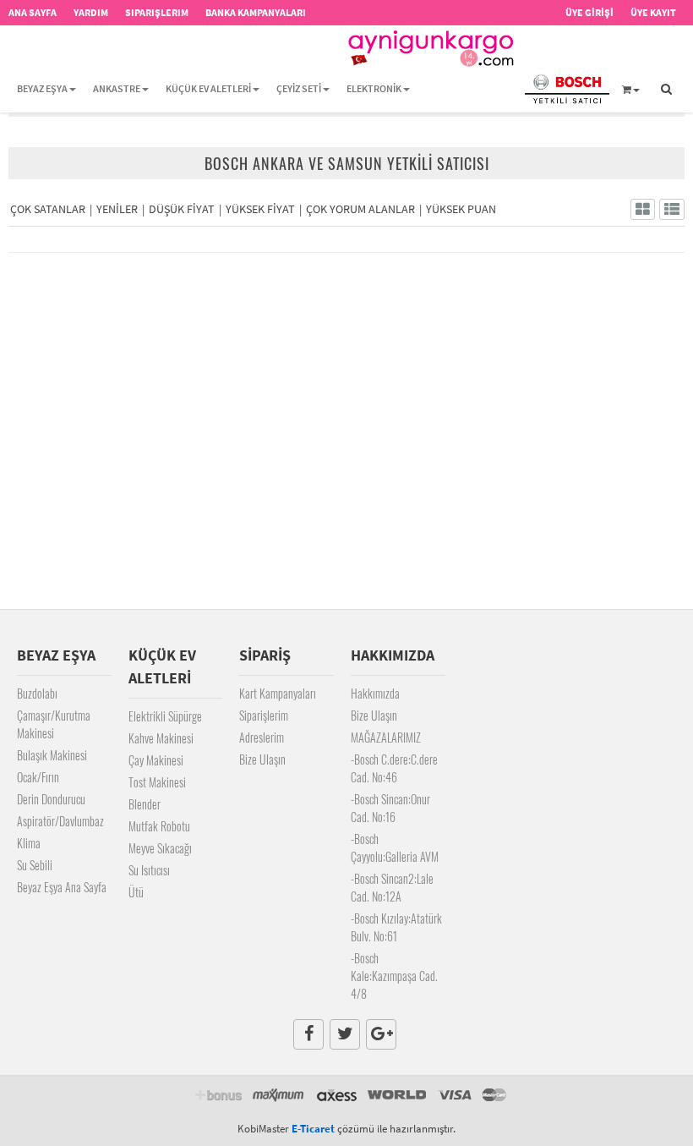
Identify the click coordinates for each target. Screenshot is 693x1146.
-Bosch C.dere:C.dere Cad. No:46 (394, 768)
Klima (29, 843)
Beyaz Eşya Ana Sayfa (61, 887)
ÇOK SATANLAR (47, 209)
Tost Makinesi (157, 782)
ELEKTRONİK (373, 88)
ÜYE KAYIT (653, 12)
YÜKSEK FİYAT (260, 209)
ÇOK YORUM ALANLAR (360, 209)
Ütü (136, 892)
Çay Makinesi (155, 760)
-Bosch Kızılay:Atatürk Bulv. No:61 (396, 927)
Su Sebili (34, 865)
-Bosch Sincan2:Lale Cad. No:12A (392, 887)
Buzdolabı (37, 693)
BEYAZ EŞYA (42, 88)
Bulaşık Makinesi (52, 755)
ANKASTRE (116, 88)
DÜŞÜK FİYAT (182, 209)
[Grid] (642, 209)
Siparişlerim (263, 715)
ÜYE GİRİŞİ (589, 12)
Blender (144, 804)
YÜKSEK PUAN (461, 209)
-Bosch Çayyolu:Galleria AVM (395, 847)
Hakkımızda (375, 693)
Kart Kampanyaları (277, 693)
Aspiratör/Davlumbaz (60, 821)
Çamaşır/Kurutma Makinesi (53, 724)
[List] (672, 209)
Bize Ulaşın (262, 759)
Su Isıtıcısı (149, 870)
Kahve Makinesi (161, 738)
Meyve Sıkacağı (160, 848)
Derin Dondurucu (51, 799)
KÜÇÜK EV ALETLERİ (208, 88)
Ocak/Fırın (38, 777)
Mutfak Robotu (159, 826)
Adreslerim (261, 737)
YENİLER (117, 209)
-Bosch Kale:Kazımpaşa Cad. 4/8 (394, 975)
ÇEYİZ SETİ (298, 88)
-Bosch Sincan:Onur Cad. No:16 (390, 807)
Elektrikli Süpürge (165, 716)
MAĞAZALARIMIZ (386, 737)
